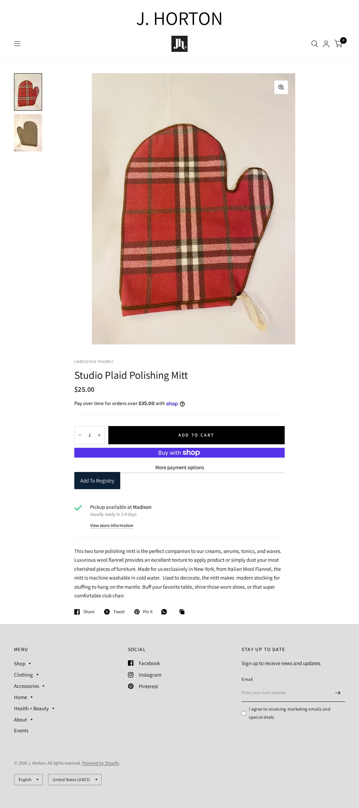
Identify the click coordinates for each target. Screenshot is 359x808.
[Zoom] (281, 87)
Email (247, 679)
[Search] (314, 44)
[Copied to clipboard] (183, 612)
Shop (19, 663)
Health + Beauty (31, 708)
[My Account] (326, 44)
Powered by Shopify (100, 763)
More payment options (179, 467)
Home (20, 697)
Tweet (118, 612)
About (20, 719)
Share (88, 612)
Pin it (148, 612)
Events (21, 730)
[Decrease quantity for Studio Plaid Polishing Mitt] (80, 435)
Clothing (23, 674)
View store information (111, 525)
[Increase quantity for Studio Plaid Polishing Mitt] (99, 435)
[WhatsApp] (165, 612)
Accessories (26, 686)
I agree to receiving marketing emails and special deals (289, 713)
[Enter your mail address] (338, 693)
